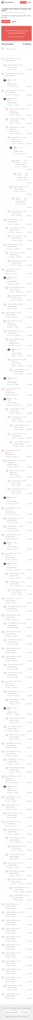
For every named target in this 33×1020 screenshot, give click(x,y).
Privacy (14, 1008)
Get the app (24, 1012)
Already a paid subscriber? (16, 36)
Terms (19, 1008)
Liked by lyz (13, 110)
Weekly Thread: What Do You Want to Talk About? (16, 9)
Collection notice (26, 1008)
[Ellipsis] (30, 65)
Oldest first (28, 44)
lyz (5, 12)
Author (9, 82)
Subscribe (23, 2)
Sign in (29, 2)
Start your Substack (12, 1012)
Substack (8, 1016)
